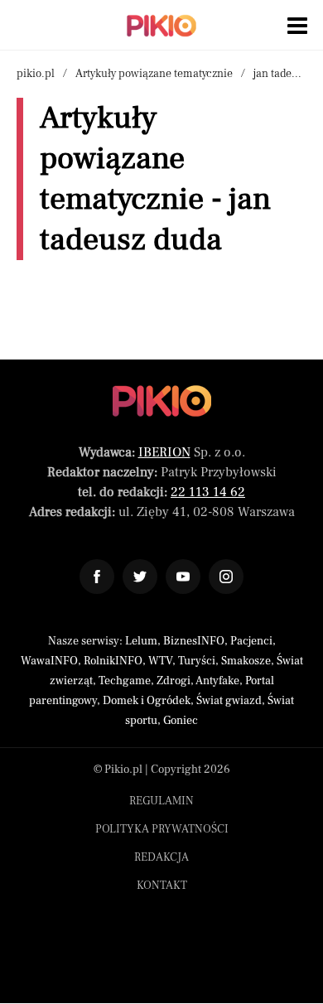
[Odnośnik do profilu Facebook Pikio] (97, 576)
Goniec (180, 720)
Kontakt (162, 885)
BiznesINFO (193, 641)
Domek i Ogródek (146, 700)
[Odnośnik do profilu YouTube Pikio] (183, 576)
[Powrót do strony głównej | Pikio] (161, 25)
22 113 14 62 (208, 492)
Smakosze (246, 661)
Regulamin (161, 801)
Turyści (196, 661)
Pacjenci (251, 641)
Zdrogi (173, 680)
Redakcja (161, 857)
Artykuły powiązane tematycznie (154, 73)
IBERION (164, 452)
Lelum (141, 641)
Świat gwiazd (229, 700)
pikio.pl (36, 73)
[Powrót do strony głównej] (162, 401)
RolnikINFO (113, 661)
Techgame (125, 680)
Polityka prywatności (162, 829)
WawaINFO (49, 661)
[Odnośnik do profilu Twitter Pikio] (140, 576)
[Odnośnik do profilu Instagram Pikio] (226, 576)
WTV (160, 661)
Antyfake (217, 680)
